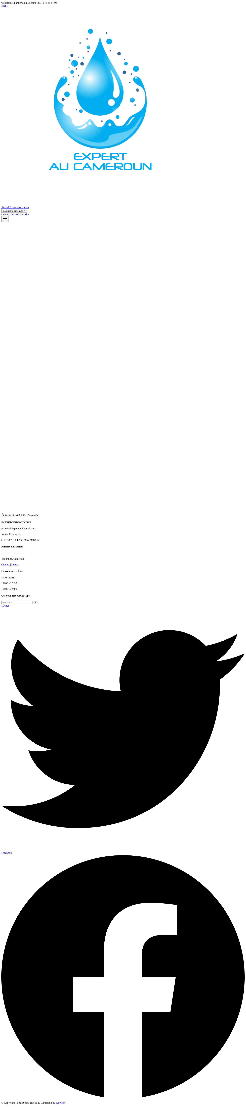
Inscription (23, 207)
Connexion (23, 214)
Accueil (5, 207)
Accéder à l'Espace (17, 473)
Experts (14, 207)
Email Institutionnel (17, 449)
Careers (15, 564)
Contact (5, 564)
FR (6, 5)
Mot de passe (14, 459)
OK (35, 602)
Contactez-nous (9, 214)
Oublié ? (25, 459)
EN (3, 5)
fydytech (60, 1102)
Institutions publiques (13, 211)
